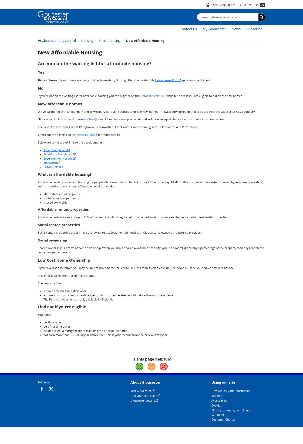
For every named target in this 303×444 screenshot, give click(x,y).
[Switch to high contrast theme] (262, 5)
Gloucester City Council (59, 41)
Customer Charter (223, 419)
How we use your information (231, 391)
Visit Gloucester (140, 391)
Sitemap (216, 396)
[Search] (261, 17)
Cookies (216, 405)
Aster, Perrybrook (55, 150)
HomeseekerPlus (166, 80)
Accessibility (219, 401)
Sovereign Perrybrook (57, 158)
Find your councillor (143, 396)
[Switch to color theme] (257, 5)
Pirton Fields (51, 167)
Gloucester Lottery (142, 401)
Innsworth (50, 163)
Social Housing (110, 41)
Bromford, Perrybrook (58, 154)
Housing (87, 41)
